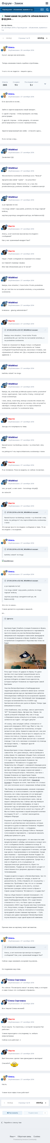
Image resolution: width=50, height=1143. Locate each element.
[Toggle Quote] (5, 330)
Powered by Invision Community (25, 1139)
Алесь (9, 25)
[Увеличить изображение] (7, 561)
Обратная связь (24, 1136)
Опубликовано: (21, 50)
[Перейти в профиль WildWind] (4, 151)
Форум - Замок (12, 3)
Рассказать (13, 1113)
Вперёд (41, 38)
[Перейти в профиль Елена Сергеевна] (4, 981)
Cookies (36, 1136)
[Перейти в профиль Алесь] (4, 48)
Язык (12, 1136)
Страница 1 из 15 (24, 38)
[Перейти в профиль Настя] (4, 227)
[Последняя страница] (47, 38)
